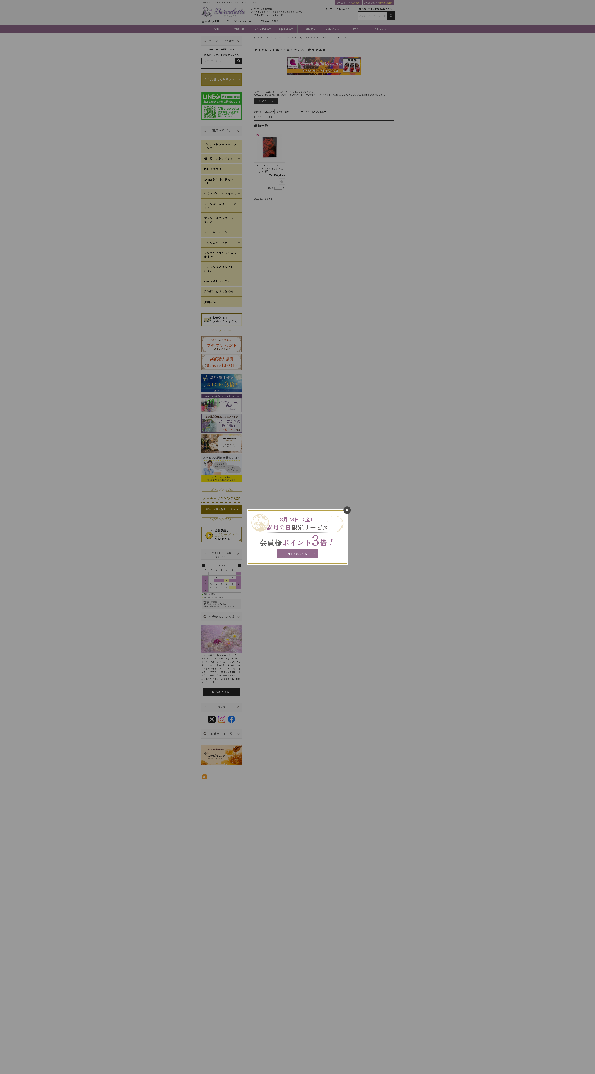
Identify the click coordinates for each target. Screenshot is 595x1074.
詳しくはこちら (297, 554)
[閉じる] (347, 510)
